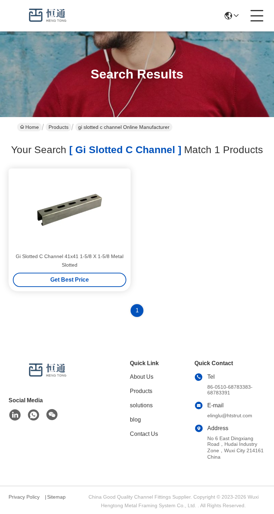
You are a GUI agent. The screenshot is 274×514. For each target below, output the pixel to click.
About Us (141, 377)
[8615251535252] (33, 415)
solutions (141, 405)
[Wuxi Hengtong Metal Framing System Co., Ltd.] (48, 15)
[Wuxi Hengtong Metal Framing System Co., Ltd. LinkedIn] (15, 415)
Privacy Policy (24, 497)
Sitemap (56, 497)
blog (135, 420)
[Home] (48, 379)
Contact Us (144, 434)
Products (58, 127)
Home (32, 127)
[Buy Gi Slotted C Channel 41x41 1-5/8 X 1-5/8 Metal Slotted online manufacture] (69, 210)
